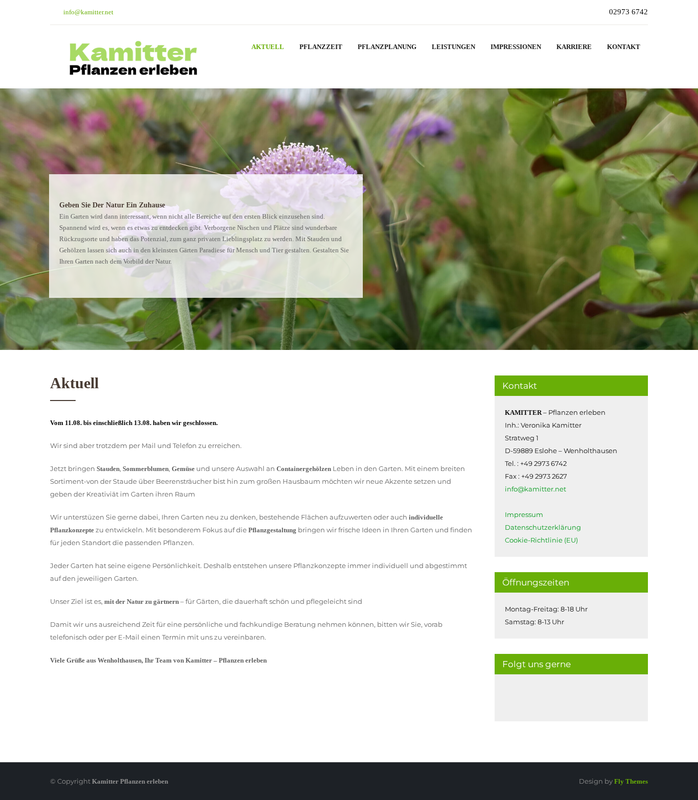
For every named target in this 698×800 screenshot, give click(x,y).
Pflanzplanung (387, 47)
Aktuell (267, 47)
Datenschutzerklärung (543, 527)
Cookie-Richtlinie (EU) (541, 540)
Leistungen (453, 47)
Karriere (574, 47)
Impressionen (516, 47)
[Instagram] (518, 698)
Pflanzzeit (320, 47)
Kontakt (623, 47)
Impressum (524, 514)
